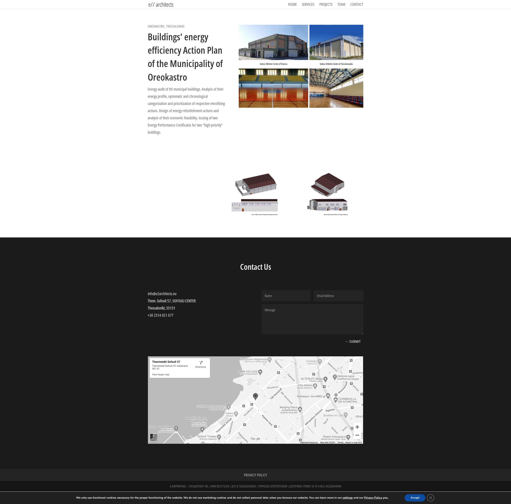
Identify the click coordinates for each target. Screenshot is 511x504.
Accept (415, 498)
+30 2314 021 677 (160, 315)
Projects (326, 5)
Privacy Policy (255, 476)
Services (308, 5)
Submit (355, 341)
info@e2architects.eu (162, 293)
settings (348, 498)
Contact (356, 5)
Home (292, 5)
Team (341, 5)
